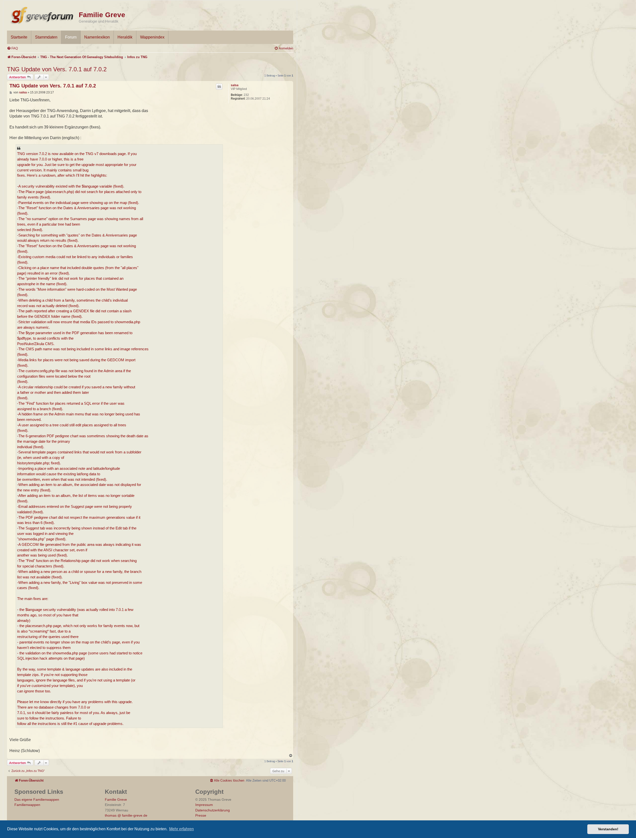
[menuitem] (12, 48)
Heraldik (125, 37)
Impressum (204, 805)
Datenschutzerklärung (212, 810)
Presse (200, 815)
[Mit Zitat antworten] (219, 86)
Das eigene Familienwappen (36, 799)
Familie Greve (102, 15)
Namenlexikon (97, 37)
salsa (234, 85)
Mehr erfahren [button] (181, 829)
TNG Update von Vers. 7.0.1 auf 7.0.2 (57, 69)
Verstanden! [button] (608, 829)
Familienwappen (27, 805)
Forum (71, 37)
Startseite (19, 37)
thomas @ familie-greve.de (126, 815)
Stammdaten (46, 37)
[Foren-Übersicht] (43, 14)
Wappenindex (152, 37)
